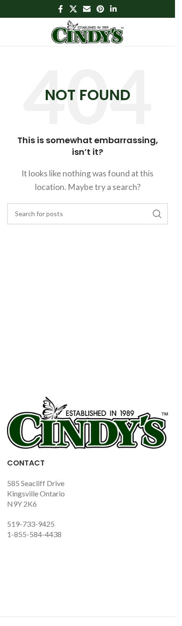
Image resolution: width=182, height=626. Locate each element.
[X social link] (73, 9)
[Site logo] (87, 30)
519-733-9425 (31, 523)
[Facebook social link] (60, 9)
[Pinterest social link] (100, 9)
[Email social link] (86, 9)
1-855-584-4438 (34, 534)
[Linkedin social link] (113, 9)
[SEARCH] (157, 214)
